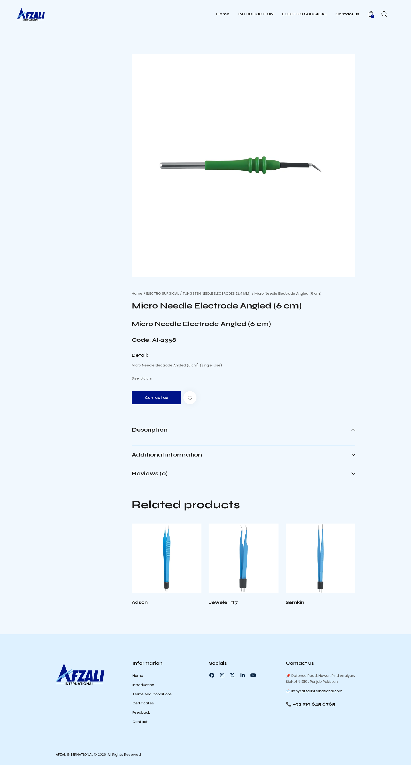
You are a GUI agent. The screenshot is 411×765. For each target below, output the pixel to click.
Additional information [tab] (167, 454)
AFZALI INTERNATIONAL (74, 754)
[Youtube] (253, 675)
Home (137, 293)
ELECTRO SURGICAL (162, 293)
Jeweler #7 (223, 602)
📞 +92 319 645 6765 (310, 704)
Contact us (156, 397)
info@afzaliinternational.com (316, 690)
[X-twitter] (232, 675)
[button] (189, 397)
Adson (140, 602)
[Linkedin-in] (242, 675)
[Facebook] (211, 675)
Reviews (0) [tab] (149, 473)
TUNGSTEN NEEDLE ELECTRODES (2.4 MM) (217, 293)
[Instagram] (222, 675)
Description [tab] (149, 430)
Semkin (295, 602)
